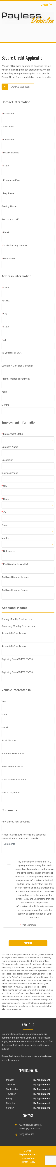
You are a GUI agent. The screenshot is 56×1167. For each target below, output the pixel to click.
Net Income (8, 551)
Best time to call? (10, 219)
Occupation (7, 460)
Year (4, 701)
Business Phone (10, 473)
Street (5, 287)
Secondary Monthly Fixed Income (18, 626)
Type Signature (28, 925)
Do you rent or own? (12, 352)
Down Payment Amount (14, 779)
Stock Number (9, 740)
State (5, 165)
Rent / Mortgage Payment (16, 378)
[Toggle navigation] (47, 5)
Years (4, 391)
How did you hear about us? (16, 821)
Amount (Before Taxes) (14, 633)
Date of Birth (9, 258)
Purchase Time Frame (13, 753)
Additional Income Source (15, 590)
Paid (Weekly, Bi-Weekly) (15, 564)
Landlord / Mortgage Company (17, 365)
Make (4, 714)
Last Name (8, 139)
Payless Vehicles (28, 1154)
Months (5, 404)
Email (5, 232)
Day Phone (8, 193)
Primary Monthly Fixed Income (17, 619)
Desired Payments (11, 792)
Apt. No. (6, 300)
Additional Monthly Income (15, 577)
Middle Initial (8, 126)
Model (5, 727)
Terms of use (28, 1158)
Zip (4, 339)
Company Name (10, 447)
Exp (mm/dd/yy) (11, 180)
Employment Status (12, 434)
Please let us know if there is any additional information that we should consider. (24, 836)
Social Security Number (14, 245)
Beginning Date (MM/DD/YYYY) (17, 659)
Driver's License (10, 152)
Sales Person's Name (12, 766)
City (4, 313)
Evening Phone (9, 206)
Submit (28, 943)
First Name (8, 113)
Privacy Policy (28, 1161)
